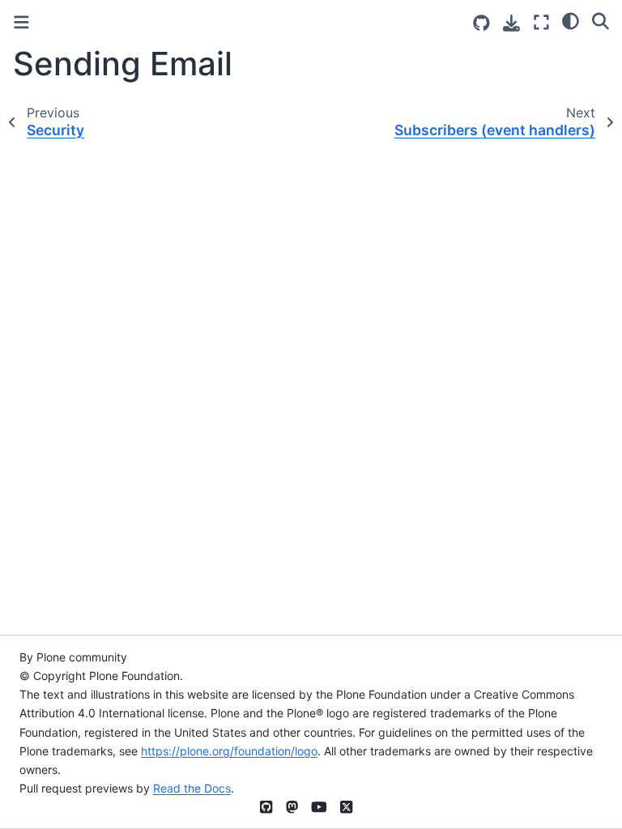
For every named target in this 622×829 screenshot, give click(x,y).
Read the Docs (192, 788)
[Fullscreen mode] (541, 22)
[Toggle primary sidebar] (21, 22)
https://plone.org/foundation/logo (229, 751)
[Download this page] (511, 23)
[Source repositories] (481, 23)
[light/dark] (571, 20)
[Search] (601, 20)
